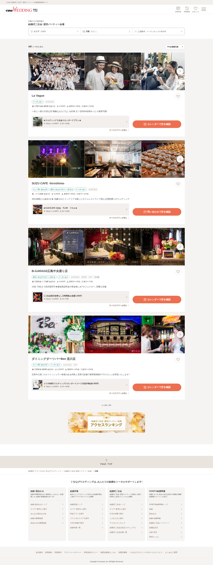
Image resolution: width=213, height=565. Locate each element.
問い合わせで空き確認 (159, 212)
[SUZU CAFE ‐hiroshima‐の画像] (106, 159)
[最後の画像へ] (180, 71)
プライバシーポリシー (72, 552)
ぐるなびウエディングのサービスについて (146, 552)
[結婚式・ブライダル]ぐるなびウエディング (44, 471)
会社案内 (39, 552)
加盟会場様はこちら (108, 552)
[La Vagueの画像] (106, 71)
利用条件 (58, 552)
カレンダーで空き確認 (159, 124)
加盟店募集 (122, 552)
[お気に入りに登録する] (178, 96)
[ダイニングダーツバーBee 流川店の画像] (106, 334)
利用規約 (48, 552)
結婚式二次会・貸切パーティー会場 (77, 471)
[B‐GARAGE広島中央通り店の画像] (106, 246)
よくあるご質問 (171, 552)
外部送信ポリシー (91, 552)
